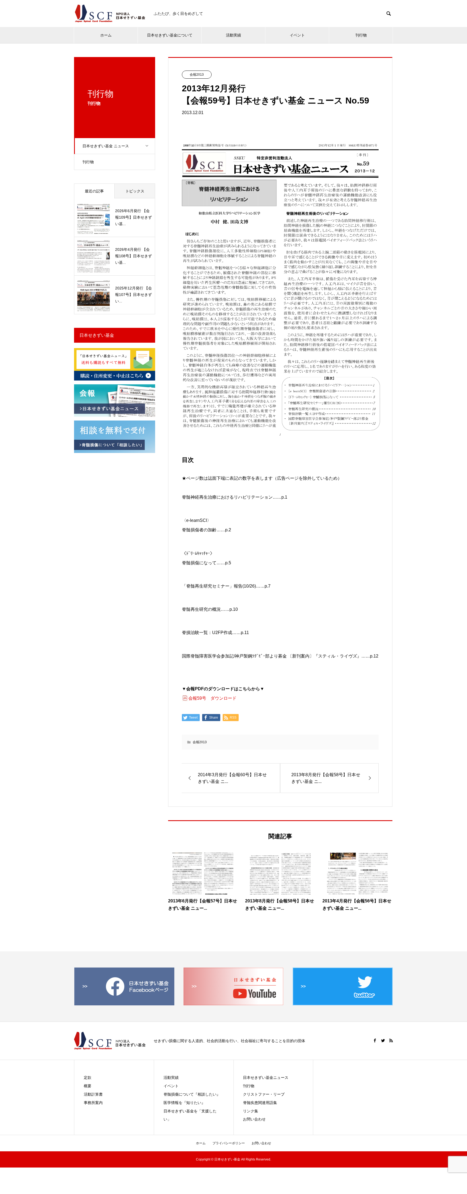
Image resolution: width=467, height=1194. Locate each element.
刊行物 (361, 35)
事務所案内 (93, 1102)
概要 (87, 1086)
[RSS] (391, 1040)
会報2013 (197, 74)
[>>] (124, 1003)
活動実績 (233, 35)
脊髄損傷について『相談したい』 (192, 1094)
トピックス (134, 191)
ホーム (106, 35)
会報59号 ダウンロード (212, 698)
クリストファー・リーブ (264, 1094)
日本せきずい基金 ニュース (105, 146)
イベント (297, 35)
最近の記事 (94, 191)
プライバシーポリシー (228, 1143)
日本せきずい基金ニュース (265, 1077)
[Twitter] (383, 1040)
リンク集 (250, 1111)
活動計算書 (93, 1094)
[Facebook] (375, 1040)
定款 (87, 1077)
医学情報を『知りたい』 (184, 1102)
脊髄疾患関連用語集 (260, 1102)
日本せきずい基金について (169, 35)
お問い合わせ (254, 1119)
